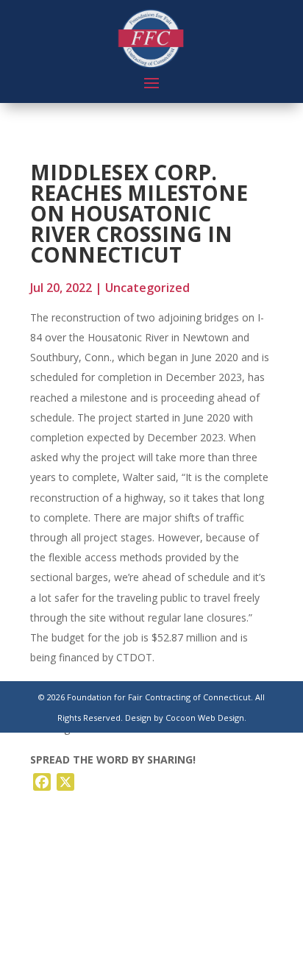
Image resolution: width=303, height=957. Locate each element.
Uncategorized (147, 288)
